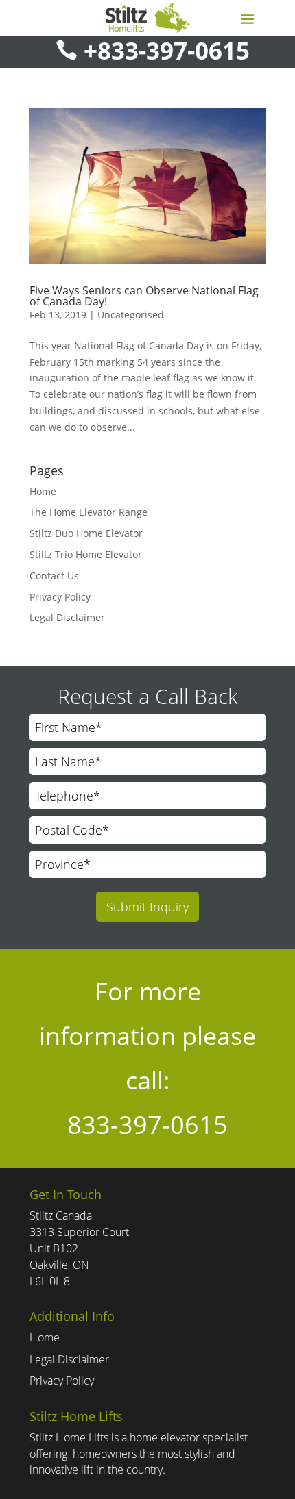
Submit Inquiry (147, 906)
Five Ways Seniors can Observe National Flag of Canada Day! (144, 296)
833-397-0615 (147, 1125)
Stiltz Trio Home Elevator (86, 554)
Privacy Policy (60, 596)
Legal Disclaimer (67, 617)
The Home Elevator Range (89, 511)
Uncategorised (130, 314)
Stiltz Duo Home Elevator (86, 533)
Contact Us (54, 575)
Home (43, 491)
